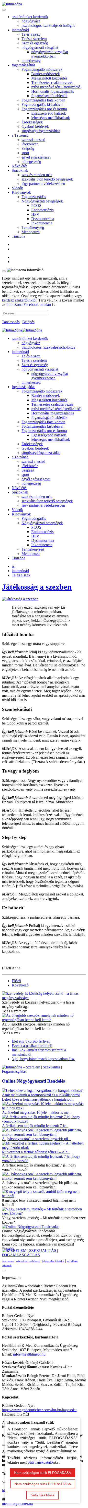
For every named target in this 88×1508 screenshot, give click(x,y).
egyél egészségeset (36, 157)
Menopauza (31, 232)
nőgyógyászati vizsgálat (40, 47)
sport (25, 153)
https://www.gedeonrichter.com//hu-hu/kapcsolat (39, 1410)
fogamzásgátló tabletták (49, 96)
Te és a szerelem (34, 39)
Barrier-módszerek (45, 74)
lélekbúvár (30, 144)
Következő (20, 985)
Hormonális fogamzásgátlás (52, 91)
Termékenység (33, 227)
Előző (16, 981)
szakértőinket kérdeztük (30, 17)
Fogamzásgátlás (34, 197)
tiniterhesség (31, 61)
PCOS (36, 205)
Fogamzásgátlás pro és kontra (44, 109)
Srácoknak (20, 170)
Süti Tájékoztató (40, 1462)
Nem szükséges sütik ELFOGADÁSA (42, 1473)
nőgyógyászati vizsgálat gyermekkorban (49, 54)
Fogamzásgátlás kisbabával (42, 104)
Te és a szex (31, 34)
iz (13, 566)
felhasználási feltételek (53, 1261)
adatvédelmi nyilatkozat (28, 1261)
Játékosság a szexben (37, 587)
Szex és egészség (35, 43)
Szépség (28, 148)
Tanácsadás (11, 322)
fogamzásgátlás (23, 65)
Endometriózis (42, 210)
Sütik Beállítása (43, 1495)
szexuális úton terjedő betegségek (47, 179)
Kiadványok (21, 192)
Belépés (28, 322)
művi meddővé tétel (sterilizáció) (56, 87)
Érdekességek (32, 122)
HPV (35, 214)
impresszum (8, 1261)
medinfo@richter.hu (17, 1503)
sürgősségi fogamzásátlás (41, 131)
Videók (17, 188)
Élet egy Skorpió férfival (31, 1041)
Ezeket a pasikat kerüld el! (32, 1046)
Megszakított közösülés (49, 78)
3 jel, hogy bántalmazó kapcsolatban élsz (43, 1059)
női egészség (31, 162)
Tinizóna (18, 236)
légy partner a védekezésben (43, 183)
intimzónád (20, 30)
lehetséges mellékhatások (50, 118)
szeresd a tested (33, 140)
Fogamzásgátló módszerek (42, 69)
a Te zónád (20, 135)
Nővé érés (19, 166)
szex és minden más (37, 175)
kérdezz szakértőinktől (19, 300)
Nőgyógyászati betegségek (42, 201)
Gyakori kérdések (35, 126)
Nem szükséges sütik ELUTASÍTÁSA (42, 1484)
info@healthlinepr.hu (29, 1354)
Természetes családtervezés (52, 82)
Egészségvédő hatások (48, 113)
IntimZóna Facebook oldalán (28, 304)
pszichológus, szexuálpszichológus (48, 25)
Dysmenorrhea (42, 219)
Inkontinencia (41, 223)
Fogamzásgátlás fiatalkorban (43, 100)
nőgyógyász (31, 21)
